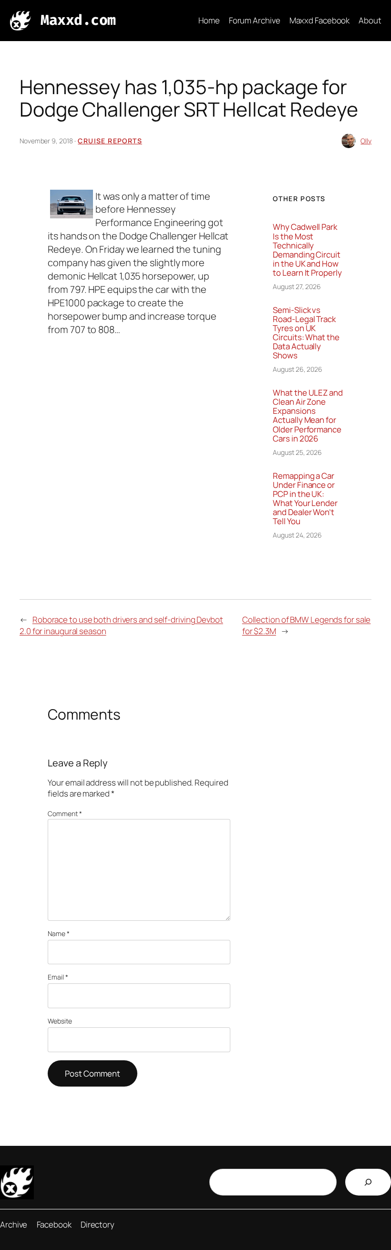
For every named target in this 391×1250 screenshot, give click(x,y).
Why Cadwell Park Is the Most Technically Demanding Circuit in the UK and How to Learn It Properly (307, 249)
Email (58, 976)
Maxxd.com (78, 20)
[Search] (368, 1182)
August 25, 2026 (297, 452)
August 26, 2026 (297, 369)
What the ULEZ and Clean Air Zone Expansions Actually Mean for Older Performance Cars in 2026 (307, 415)
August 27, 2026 (297, 286)
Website (60, 1020)
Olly (365, 140)
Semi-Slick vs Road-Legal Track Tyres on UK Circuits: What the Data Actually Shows (306, 332)
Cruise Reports (110, 140)
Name (58, 933)
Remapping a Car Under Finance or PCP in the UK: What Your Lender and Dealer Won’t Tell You (305, 498)
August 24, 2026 (297, 534)
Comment (65, 813)
